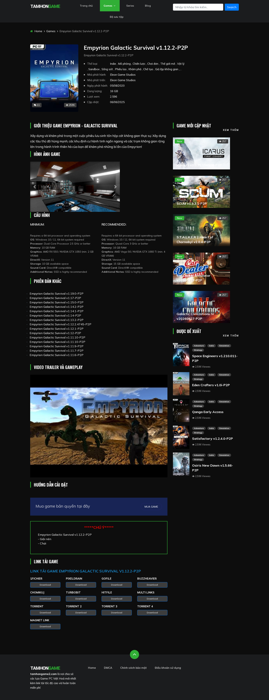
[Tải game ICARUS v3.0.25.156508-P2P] (201, 153)
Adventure (199, 346)
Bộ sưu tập (117, 16)
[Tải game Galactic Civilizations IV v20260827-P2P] (201, 306)
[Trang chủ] (45, 667)
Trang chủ (86, 5)
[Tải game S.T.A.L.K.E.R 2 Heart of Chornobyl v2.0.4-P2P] (201, 230)
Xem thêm (231, 129)
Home (38, 31)
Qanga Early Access (207, 412)
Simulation (224, 346)
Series (130, 5)
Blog (148, 5)
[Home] (45, 6)
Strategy (198, 350)
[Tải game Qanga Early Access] (181, 410)
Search (231, 7)
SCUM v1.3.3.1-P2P (192, 203)
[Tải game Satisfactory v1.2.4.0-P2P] (181, 437)
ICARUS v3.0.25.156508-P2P (199, 165)
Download (45, 584)
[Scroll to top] (134, 654)
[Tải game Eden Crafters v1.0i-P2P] (181, 383)
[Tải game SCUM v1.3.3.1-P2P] (201, 191)
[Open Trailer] (98, 426)
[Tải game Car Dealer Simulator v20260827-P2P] (201, 268)
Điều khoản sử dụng (168, 667)
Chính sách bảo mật (133, 667)
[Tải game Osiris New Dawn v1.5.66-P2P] (181, 464)
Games (108, 5)
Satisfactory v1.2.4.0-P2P (212, 438)
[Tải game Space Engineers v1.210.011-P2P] (181, 354)
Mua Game (151, 506)
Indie (211, 346)
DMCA (108, 667)
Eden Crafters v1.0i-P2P (211, 385)
